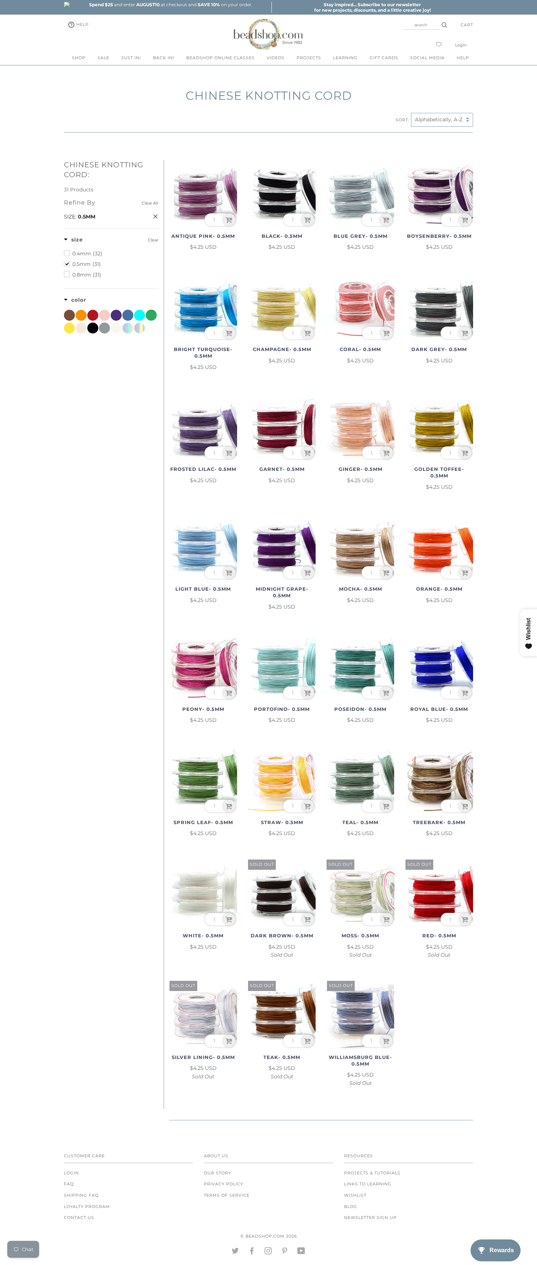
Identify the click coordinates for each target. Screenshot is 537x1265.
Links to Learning (368, 1183)
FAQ (69, 1183)
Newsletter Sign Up (370, 1217)
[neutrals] (81, 328)
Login (460, 44)
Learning (345, 57)
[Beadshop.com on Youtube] (301, 1252)
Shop (78, 57)
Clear (153, 240)
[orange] (81, 315)
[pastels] (127, 328)
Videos (276, 57)
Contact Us (79, 1217)
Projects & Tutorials (372, 1173)
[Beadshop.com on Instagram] (268, 1252)
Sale (103, 57)
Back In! (163, 57)
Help (82, 24)
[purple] (116, 315)
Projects (309, 57)
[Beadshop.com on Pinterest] (285, 1252)
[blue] (127, 315)
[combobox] (421, 25)
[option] (170, 4)
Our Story (217, 1173)
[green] (151, 315)
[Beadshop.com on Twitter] (235, 1252)
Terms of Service (227, 1195)
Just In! (131, 57)
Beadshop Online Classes (220, 57)
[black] (92, 328)
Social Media (427, 57)
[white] (116, 328)
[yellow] (69, 328)
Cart (467, 24)
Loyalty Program (87, 1206)
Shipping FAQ (81, 1195)
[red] (92, 315)
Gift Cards (384, 57)
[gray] (104, 328)
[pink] (104, 315)
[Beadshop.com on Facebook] (252, 1252)
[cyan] (139, 315)
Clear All (150, 203)
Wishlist (355, 1195)
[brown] (69, 315)
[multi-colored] (139, 328)
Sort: (402, 119)
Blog (350, 1206)
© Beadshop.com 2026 (268, 1236)
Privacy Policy (223, 1183)
